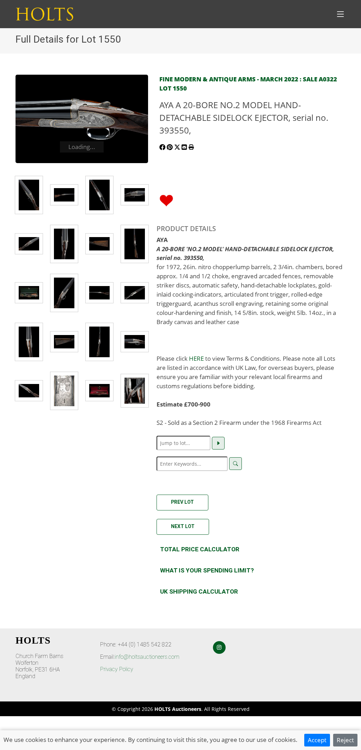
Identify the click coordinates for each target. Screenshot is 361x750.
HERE (196, 358)
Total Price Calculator (199, 549)
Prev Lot (182, 502)
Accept (317, 740)
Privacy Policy (116, 669)
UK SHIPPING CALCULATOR (199, 591)
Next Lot (183, 526)
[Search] (235, 463)
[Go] (218, 443)
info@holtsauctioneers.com (147, 656)
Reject (345, 740)
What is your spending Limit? (207, 570)
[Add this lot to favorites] (166, 200)
